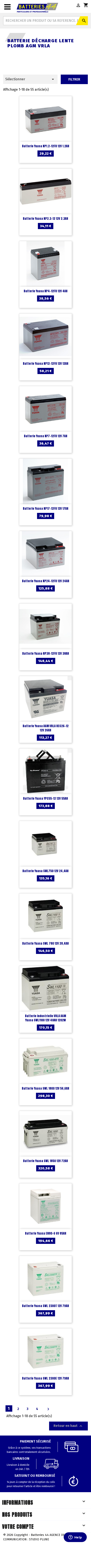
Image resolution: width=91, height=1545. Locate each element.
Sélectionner (30, 79)
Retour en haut (68, 1426)
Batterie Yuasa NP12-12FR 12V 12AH (45, 363)
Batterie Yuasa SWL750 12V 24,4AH (45, 871)
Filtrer (74, 79)
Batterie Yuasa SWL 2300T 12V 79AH (45, 1306)
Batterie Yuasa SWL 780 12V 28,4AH (45, 943)
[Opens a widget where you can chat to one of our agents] (75, 1537)
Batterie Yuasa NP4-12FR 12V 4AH (46, 291)
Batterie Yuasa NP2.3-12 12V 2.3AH (45, 218)
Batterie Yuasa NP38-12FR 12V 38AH (45, 653)
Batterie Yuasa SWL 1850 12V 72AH (45, 1161)
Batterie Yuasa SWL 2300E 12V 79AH (45, 1378)
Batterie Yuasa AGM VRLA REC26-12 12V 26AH (46, 728)
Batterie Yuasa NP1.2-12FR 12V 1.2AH (45, 146)
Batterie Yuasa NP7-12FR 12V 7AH (45, 436)
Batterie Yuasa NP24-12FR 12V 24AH (45, 581)
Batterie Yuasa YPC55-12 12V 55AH (45, 798)
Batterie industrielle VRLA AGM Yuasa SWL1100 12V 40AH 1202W (45, 1018)
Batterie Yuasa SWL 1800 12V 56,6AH (45, 1088)
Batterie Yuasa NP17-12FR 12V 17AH (45, 508)
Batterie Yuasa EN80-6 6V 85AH (45, 1233)
